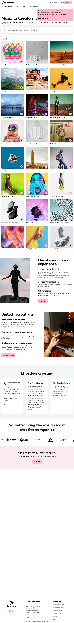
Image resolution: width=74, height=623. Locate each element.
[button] (37, 30)
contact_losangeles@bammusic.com (37, 621)
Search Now (42, 301)
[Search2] (4, 30)
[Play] (21, 61)
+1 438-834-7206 (31, 618)
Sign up (68, 2)
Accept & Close (43, 18)
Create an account (8, 355)
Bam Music (53, 2)
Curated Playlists (7, 7)
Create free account (8, 405)
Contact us (37, 461)
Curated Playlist (58, 605)
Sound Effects (57, 613)
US (12, 611)
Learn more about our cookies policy (55, 14)
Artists (55, 616)
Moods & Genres (21, 7)
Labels (55, 619)
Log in (62, 2)
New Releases (33, 7)
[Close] (71, 11)
